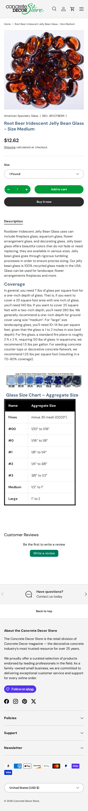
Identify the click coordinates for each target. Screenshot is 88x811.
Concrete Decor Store (26, 801)
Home (7, 24)
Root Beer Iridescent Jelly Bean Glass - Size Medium (45, 24)
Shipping (10, 147)
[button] (72, 8)
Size (7, 165)
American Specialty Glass (21, 116)
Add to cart (59, 189)
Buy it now (44, 202)
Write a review (44, 553)
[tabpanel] (44, 367)
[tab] (13, 221)
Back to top (44, 611)
